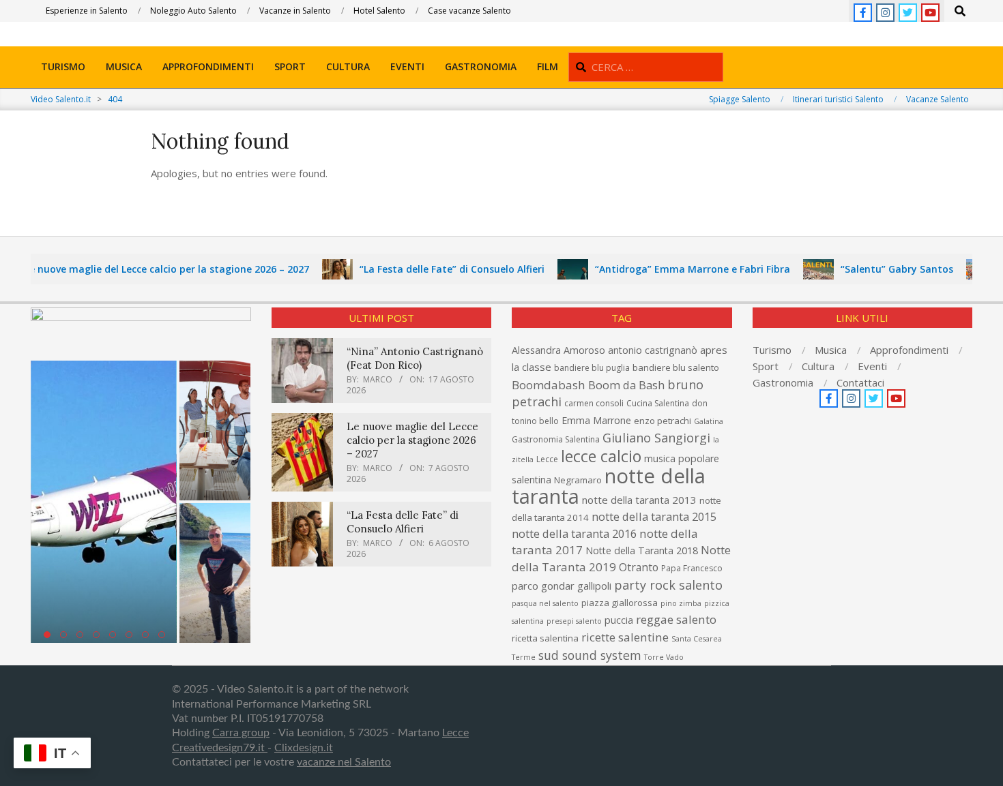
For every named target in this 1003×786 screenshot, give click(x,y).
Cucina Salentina (657, 403)
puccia (619, 620)
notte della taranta (609, 486)
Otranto (638, 567)
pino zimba (680, 603)
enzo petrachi (662, 420)
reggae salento (676, 619)
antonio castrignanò (652, 350)
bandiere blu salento (676, 367)
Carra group (241, 732)
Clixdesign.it (303, 747)
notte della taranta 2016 (574, 533)
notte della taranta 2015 (654, 516)
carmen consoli (594, 403)
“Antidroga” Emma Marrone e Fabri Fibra (675, 268)
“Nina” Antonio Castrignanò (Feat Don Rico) (415, 358)
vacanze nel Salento (344, 762)
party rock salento (668, 585)
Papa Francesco (692, 568)
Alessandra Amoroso (558, 350)
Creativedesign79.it (219, 747)
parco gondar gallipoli (561, 585)
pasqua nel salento (545, 603)
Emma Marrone (596, 420)
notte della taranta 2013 (639, 500)
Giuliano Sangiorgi (656, 437)
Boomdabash (548, 385)
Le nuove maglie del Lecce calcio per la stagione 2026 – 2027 (150, 268)
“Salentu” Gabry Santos (880, 268)
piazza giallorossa (619, 602)
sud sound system (589, 655)
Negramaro (578, 480)
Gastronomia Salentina (556, 439)
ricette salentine (625, 637)
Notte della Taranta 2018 (641, 550)
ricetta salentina (545, 638)
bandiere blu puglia (592, 368)
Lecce (547, 459)
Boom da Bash (626, 385)
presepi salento (574, 621)
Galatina (708, 421)
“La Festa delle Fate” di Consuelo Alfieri (435, 268)
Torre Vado (664, 657)
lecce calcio (601, 456)
